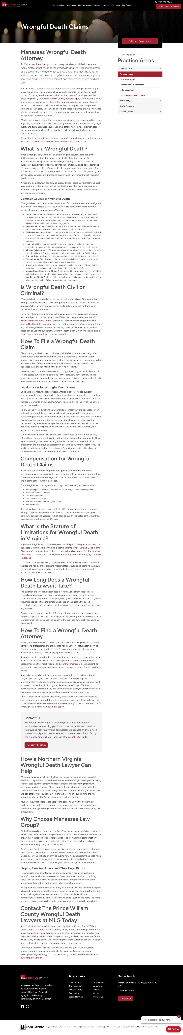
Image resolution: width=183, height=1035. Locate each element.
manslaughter (45, 320)
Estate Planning (127, 106)
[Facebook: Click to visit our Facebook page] (22, 1006)
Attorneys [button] (71, 5)
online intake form (33, 957)
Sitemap (77, 1027)
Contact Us (125, 998)
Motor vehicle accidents (50, 214)
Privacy (84, 1027)
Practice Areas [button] (84, 5)
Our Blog (116, 5)
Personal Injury (126, 74)
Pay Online (127, 5)
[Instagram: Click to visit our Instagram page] (27, 1006)
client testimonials (69, 664)
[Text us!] (173, 1030)
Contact (105, 5)
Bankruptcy (125, 101)
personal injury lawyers (41, 933)
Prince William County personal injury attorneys (66, 98)
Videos (96, 5)
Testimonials (98, 982)
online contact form (69, 141)
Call (36, 745)
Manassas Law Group (36, 64)
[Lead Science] (32, 1027)
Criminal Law (126, 69)
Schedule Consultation (168, 6)
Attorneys (97, 986)
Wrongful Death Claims (134, 95)
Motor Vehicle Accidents (132, 84)
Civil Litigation (126, 111)
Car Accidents (127, 90)
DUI (34, 223)
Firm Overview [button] (58, 5)
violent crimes (27, 320)
